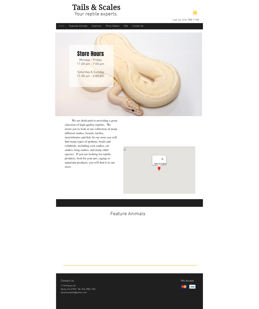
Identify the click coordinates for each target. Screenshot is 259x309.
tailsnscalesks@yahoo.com (74, 292)
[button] (195, 12)
